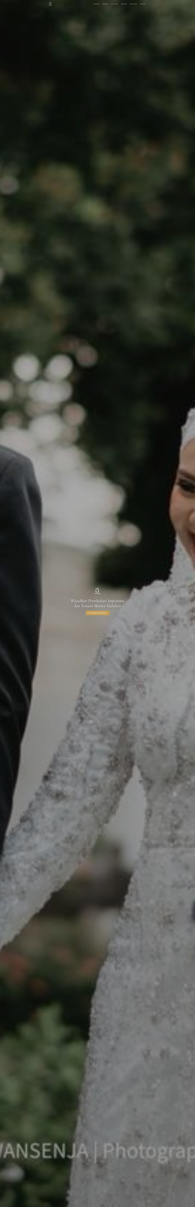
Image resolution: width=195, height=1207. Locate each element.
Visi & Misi (114, 4)
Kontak (142, 4)
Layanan (124, 4)
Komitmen (133, 4)
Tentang (96, 4)
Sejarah (105, 4)
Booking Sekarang (98, 613)
